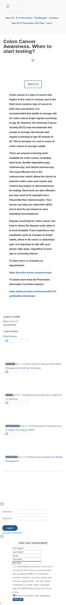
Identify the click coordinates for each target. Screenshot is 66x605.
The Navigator (40, 18)
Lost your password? (12, 533)
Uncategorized (13, 426)
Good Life (10, 364)
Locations (53, 18)
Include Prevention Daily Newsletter (33, 595)
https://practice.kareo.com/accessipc (30, 272)
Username (7, 511)
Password (7, 518)
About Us (9, 18)
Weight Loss (11, 457)
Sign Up (18, 599)
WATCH (33, 84)
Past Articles (10, 336)
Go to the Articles (24, 18)
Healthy (9, 395)
